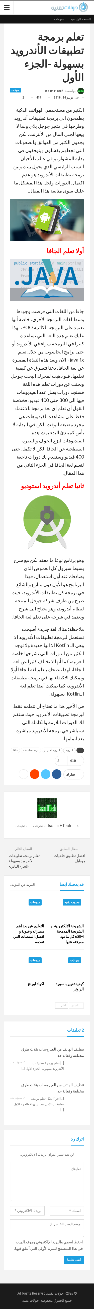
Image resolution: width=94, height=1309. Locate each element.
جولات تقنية (30, 1300)
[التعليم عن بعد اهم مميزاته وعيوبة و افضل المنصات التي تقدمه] (27, 908)
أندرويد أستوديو (52, 750)
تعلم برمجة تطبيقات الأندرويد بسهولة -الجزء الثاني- (24, 861)
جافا (15, 750)
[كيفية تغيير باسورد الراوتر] (67, 967)
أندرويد (69, 750)
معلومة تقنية (71, 902)
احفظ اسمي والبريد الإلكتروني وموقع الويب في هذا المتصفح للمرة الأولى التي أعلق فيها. (48, 1245)
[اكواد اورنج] (27, 967)
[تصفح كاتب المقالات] (47, 808)
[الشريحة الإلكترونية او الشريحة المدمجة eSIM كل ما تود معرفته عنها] (67, 908)
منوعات (15, 90)
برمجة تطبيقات (31, 750)
